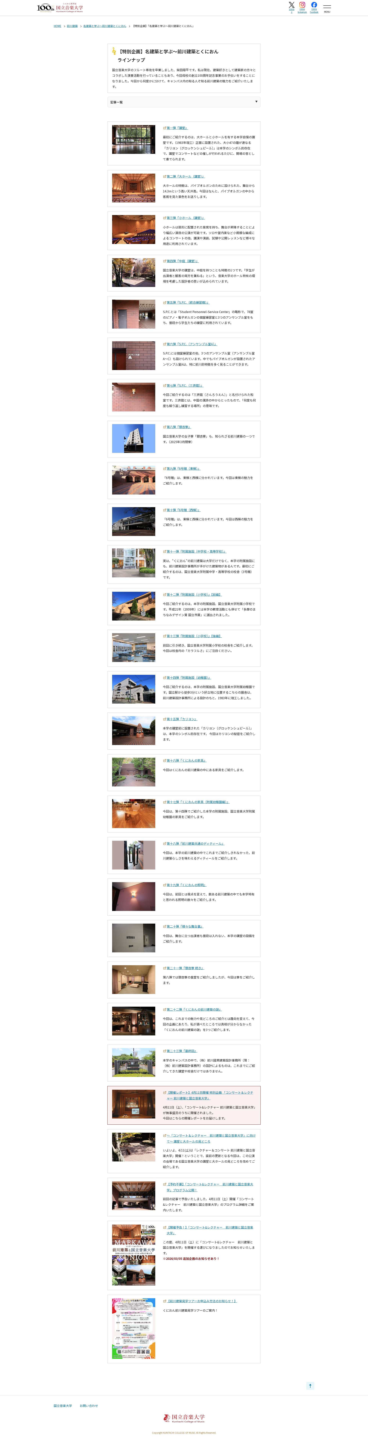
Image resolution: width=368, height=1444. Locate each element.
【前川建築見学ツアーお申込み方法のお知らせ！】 (202, 1301)
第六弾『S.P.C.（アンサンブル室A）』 (192, 344)
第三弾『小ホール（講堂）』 (186, 217)
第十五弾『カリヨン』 (182, 719)
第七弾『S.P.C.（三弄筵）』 (185, 385)
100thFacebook (314, 10)
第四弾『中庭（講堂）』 (183, 261)
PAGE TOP (310, 1386)
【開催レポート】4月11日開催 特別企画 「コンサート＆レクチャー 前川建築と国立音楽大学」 (210, 1095)
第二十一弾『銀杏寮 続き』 (185, 968)
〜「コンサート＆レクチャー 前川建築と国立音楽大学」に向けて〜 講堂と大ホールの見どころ (211, 1138)
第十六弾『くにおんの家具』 (187, 760)
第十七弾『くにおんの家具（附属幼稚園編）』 (198, 801)
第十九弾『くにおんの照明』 (187, 885)
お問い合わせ (89, 1405)
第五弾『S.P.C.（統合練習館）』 (188, 302)
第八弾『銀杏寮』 (179, 426)
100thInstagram (302, 10)
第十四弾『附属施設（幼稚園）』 (189, 677)
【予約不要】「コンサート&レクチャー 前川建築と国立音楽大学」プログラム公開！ (210, 1187)
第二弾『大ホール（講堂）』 (186, 176)
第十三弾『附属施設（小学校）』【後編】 (194, 636)
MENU (327, 11)
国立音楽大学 (63, 1405)
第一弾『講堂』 (177, 127)
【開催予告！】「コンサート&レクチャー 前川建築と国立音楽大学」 (210, 1230)
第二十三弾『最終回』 (182, 1050)
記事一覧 (116, 102)
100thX (291, 11)
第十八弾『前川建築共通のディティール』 (196, 843)
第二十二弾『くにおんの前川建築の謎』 (194, 1009)
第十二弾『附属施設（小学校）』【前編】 (194, 594)
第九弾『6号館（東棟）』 (184, 468)
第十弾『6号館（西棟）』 (184, 510)
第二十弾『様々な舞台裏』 (185, 926)
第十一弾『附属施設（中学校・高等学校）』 (197, 551)
